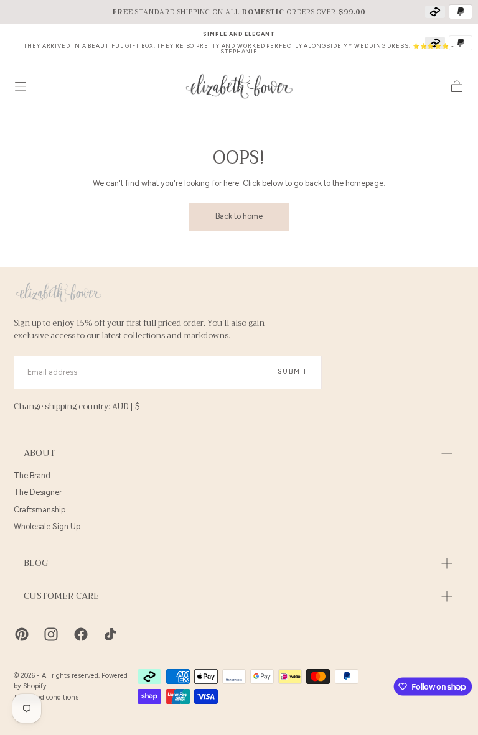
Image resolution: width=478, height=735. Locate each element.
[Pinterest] (21, 634)
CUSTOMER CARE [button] (61, 596)
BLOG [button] (36, 563)
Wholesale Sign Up (47, 526)
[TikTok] (110, 634)
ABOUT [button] (39, 453)
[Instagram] (51, 634)
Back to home (239, 216)
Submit (292, 372)
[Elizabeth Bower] (58, 292)
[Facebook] (81, 634)
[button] (20, 86)
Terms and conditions (46, 697)
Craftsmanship (39, 509)
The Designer (38, 492)
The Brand (32, 475)
